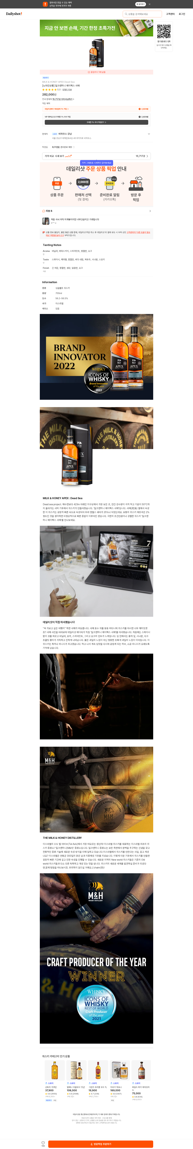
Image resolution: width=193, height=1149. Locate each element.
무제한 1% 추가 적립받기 (95, 122)
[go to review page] (150, 211)
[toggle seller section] (149, 134)
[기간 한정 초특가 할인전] (96, 28)
